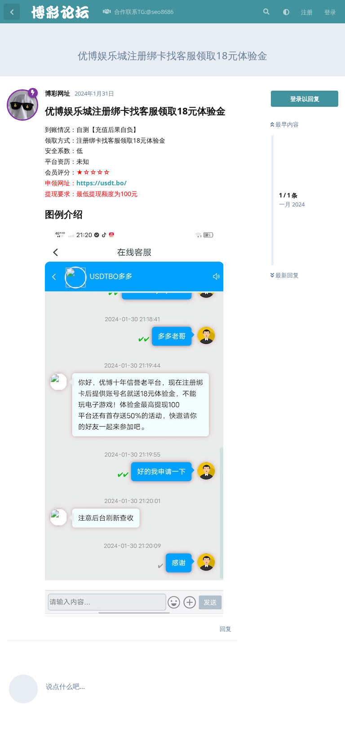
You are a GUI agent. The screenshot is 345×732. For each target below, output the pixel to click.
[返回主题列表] (12, 12)
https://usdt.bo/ (101, 183)
